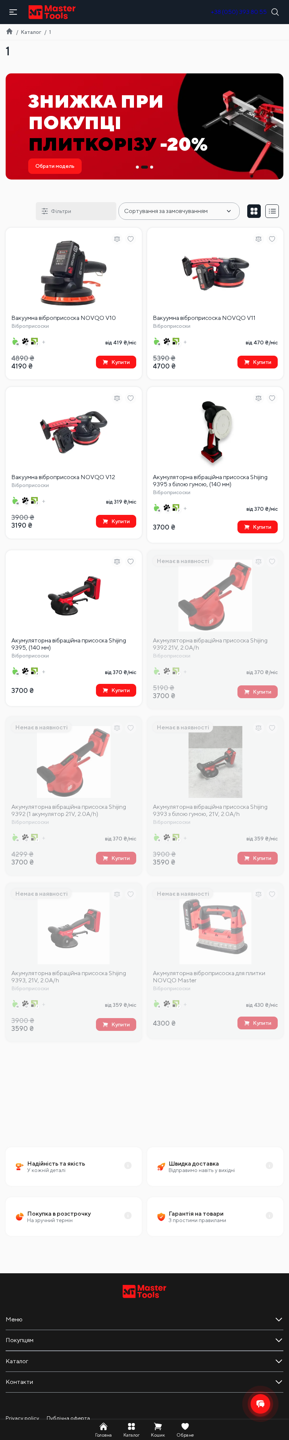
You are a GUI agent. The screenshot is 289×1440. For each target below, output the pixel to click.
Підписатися (211, 762)
